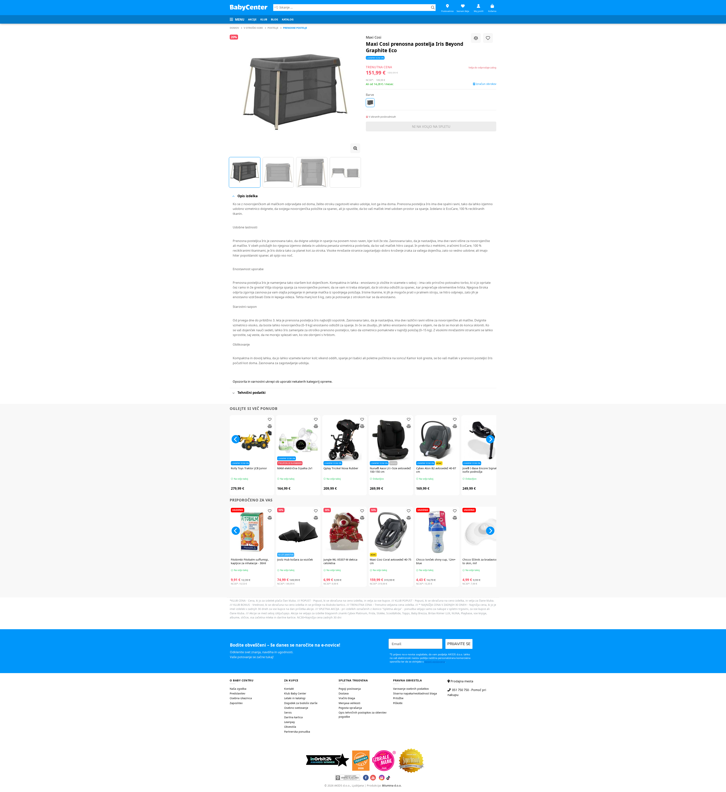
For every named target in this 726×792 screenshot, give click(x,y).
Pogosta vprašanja (350, 708)
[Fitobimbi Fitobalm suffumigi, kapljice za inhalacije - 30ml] (252, 532)
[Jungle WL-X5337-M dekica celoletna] (344, 532)
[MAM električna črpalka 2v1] (298, 440)
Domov (234, 27)
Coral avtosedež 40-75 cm (390, 561)
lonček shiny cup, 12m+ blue (435, 561)
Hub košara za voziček (295, 559)
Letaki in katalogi (295, 698)
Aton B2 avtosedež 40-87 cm (436, 470)
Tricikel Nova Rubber (340, 468)
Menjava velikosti (349, 703)
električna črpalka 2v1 (295, 468)
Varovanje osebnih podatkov (411, 688)
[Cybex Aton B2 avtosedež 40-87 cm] (437, 440)
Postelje (273, 27)
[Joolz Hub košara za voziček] (298, 532)
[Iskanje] (433, 7)
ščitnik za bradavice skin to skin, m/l (482, 561)
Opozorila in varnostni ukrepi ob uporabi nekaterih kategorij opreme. (282, 381)
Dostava (344, 693)
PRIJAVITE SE (459, 643)
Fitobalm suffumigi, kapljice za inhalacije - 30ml (250, 561)
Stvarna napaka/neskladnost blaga (415, 693)
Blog (274, 19)
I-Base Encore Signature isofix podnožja (481, 470)
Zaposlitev (236, 703)
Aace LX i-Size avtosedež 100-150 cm (390, 470)
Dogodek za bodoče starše (300, 703)
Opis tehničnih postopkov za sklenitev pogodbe (362, 714)
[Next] (352, 91)
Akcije (252, 19)
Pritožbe (398, 698)
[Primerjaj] (476, 38)
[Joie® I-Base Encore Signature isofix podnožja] (483, 440)
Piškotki (398, 703)
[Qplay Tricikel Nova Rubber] (344, 440)
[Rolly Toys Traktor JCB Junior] (252, 440)
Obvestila (290, 726)
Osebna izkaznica (241, 698)
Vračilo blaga (347, 698)
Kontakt (289, 688)
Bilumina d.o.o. (392, 785)
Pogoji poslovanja (350, 688)
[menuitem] (252, 19)
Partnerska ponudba (297, 731)
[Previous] (237, 91)
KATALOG (288, 19)
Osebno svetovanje (296, 708)
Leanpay (289, 722)
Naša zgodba (238, 688)
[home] (249, 7)
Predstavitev (237, 693)
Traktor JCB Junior (249, 468)
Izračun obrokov (485, 84)
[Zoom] (355, 148)
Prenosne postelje (295, 27)
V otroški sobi (253, 27)
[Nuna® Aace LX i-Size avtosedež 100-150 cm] (391, 440)
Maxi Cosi (373, 37)
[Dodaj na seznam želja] (488, 38)
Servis (288, 712)
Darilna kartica (293, 717)
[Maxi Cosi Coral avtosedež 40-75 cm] (391, 532)
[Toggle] (233, 196)
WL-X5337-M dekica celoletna (340, 561)
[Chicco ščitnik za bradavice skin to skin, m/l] (483, 532)
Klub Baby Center (295, 693)
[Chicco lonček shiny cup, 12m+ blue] (437, 532)
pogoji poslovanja (434, 661)
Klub (263, 19)
